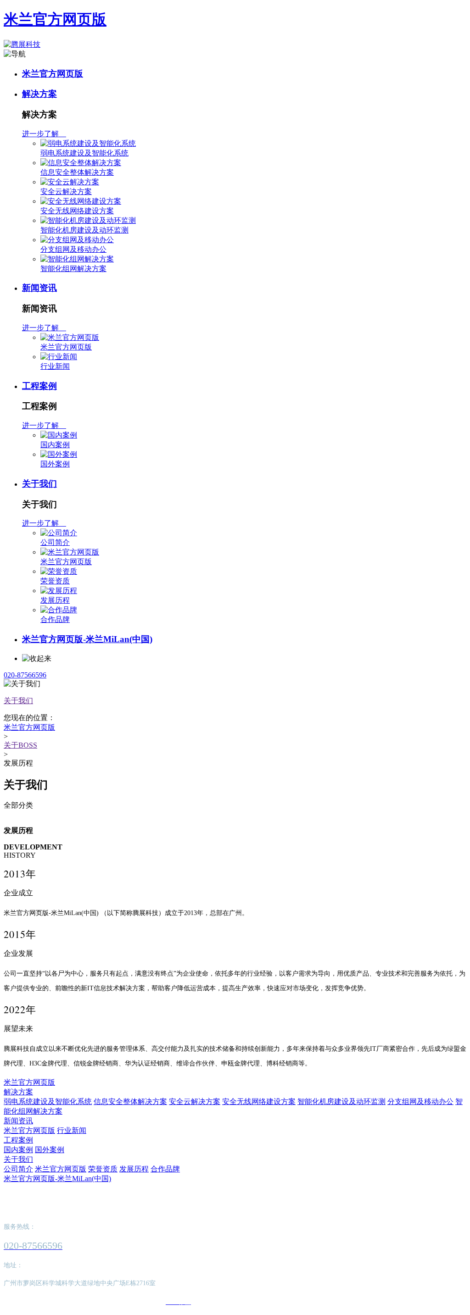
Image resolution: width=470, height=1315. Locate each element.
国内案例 (55, 445)
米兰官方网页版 (55, 19)
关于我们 (39, 483)
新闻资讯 (39, 288)
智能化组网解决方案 (73, 268)
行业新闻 (55, 366)
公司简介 (55, 542)
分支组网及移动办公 (73, 249)
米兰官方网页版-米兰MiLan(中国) (87, 639)
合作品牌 (55, 619)
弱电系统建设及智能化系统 (84, 153)
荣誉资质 (55, 581)
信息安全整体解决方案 (77, 172)
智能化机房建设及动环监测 (84, 230)
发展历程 (55, 600)
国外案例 (55, 464)
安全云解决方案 (66, 191)
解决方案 (39, 94)
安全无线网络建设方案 (77, 211)
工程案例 (39, 386)
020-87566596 (25, 675)
